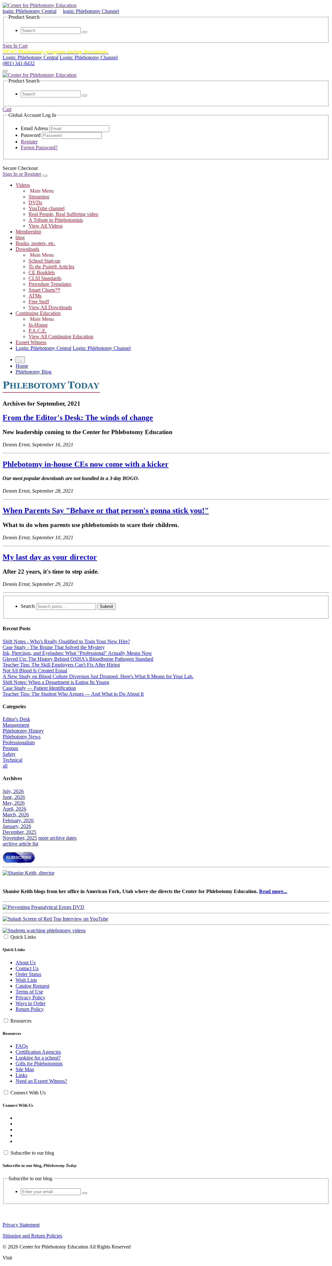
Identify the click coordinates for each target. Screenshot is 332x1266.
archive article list (20, 843)
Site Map (25, 1069)
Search (28, 606)
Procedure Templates (50, 284)
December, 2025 (19, 832)
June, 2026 (14, 797)
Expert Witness (31, 342)
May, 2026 (14, 803)
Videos (23, 185)
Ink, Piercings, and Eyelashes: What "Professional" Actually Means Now (77, 653)
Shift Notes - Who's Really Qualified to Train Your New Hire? (66, 641)
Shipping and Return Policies (32, 1235)
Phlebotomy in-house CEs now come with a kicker (86, 464)
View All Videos (46, 226)
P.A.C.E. (38, 330)
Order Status (28, 974)
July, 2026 (13, 791)
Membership (28, 231)
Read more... (273, 891)
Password (31, 135)
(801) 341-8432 (19, 63)
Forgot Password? (39, 147)
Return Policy (30, 1009)
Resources (20, 1021)
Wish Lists (26, 980)
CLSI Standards (45, 278)
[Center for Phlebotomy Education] (40, 5)
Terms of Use (29, 991)
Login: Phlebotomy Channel (89, 57)
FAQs (22, 1046)
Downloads (27, 249)
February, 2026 (18, 820)
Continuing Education (38, 313)
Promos (10, 748)
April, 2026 (14, 809)
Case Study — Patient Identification (39, 688)
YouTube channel (47, 208)
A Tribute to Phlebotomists (56, 220)
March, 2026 (16, 814)
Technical (12, 760)
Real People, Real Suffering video (63, 214)
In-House (38, 325)
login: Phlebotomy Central (29, 11)
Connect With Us (28, 1092)
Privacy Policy (30, 997)
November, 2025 (20, 838)
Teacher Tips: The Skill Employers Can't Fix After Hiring (61, 664)
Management (16, 725)
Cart (23, 46)
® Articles (51, 266)
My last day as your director (50, 557)
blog (20, 237)
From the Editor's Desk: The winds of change (78, 417)
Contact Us (27, 968)
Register (29, 141)
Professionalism (19, 742)
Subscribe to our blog (32, 1153)
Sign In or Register (22, 174)
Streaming (39, 196)
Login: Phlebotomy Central (30, 57)
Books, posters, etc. (35, 243)
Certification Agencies (38, 1052)
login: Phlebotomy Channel (91, 11)
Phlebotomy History (23, 731)
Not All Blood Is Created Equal (35, 670)
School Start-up (44, 260)
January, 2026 (17, 826)
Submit (106, 606)
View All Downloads (50, 307)
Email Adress (34, 128)
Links (21, 1075)
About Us (26, 962)
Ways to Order (30, 1003)
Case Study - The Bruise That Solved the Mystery (54, 647)
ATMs (35, 295)
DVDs (35, 202)
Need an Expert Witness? (41, 1081)
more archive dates (57, 838)
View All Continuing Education (61, 336)
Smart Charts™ (44, 290)
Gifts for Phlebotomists (39, 1063)
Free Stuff (39, 301)
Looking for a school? (38, 1057)
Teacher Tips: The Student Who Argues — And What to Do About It (73, 694)
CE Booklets (42, 272)
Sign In (11, 46)
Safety (9, 754)
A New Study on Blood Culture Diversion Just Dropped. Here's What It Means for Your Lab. (98, 676)
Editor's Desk (16, 719)
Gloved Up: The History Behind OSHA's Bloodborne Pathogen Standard (78, 659)
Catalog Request (32, 986)
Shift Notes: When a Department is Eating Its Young (56, 682)
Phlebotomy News (22, 736)
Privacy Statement (21, 1224)
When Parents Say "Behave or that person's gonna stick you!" (106, 510)
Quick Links (23, 937)
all (5, 765)
